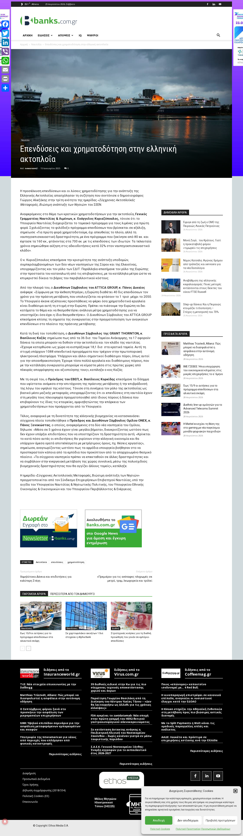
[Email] (5, 69)
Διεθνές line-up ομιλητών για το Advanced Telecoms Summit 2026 (202, 408)
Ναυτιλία (36, 44)
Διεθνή (115, 628)
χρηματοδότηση (75, 562)
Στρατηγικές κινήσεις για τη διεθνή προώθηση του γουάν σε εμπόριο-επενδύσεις (131, 637)
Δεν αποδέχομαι (188, 820)
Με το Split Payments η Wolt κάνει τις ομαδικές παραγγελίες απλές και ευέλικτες (188, 726)
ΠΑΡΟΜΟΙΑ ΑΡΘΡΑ (34, 593)
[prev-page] (22, 648)
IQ (80, 35)
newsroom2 (31, 168)
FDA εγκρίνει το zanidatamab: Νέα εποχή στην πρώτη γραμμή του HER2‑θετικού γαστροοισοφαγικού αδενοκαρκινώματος (120, 719)
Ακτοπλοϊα (41, 562)
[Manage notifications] (5, 822)
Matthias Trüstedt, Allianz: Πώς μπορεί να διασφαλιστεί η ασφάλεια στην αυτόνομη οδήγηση (50, 698)
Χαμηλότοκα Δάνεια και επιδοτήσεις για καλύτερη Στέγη (45, 578)
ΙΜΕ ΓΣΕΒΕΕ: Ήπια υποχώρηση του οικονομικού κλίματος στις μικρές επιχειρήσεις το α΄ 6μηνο (203, 370)
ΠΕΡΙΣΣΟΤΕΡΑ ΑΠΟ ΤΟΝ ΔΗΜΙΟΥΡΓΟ (72, 593)
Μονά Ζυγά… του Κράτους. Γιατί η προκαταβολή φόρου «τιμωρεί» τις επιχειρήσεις (202, 244)
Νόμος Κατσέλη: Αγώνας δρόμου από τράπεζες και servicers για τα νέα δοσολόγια (203, 264)
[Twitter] (5, 33)
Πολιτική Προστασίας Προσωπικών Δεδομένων (203, 828)
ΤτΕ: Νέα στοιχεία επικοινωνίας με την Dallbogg (48, 685)
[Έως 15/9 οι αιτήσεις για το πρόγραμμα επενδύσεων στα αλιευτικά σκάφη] (41, 616)
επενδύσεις (57, 562)
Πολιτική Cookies (160, 828)
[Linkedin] (214, 4)
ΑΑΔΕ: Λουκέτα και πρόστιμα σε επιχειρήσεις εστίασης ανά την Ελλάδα (189, 738)
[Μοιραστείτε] (5, 87)
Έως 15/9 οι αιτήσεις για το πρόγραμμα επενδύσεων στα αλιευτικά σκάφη (36, 637)
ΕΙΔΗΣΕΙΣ (44, 35)
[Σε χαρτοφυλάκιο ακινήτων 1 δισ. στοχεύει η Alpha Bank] (86, 616)
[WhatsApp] (5, 60)
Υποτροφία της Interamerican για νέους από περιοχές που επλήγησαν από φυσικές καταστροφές (48, 740)
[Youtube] (220, 4)
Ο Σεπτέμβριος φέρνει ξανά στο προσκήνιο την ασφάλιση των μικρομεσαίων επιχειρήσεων (43, 712)
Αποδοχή (159, 820)
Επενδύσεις (26, 628)
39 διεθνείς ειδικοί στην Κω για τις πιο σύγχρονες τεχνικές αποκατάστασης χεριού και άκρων (118, 687)
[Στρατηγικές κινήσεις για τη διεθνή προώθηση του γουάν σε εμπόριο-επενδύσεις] (131, 616)
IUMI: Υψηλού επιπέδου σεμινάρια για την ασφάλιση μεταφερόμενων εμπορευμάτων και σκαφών (50, 726)
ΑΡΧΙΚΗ (27, 35)
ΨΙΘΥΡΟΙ (92, 35)
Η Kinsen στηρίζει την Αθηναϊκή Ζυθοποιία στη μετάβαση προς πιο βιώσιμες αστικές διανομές (191, 712)
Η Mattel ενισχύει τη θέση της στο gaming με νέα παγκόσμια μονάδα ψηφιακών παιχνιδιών (202, 427)
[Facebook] (207, 4)
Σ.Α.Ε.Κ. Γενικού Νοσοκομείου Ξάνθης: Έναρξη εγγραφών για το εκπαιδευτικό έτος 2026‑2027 (118, 750)
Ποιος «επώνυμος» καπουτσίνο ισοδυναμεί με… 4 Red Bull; (183, 685)
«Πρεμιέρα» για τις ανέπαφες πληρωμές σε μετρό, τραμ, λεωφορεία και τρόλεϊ (124, 578)
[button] (235, 791)
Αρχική (24, 44)
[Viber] (5, 51)
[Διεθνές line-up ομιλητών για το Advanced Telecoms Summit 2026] (170, 409)
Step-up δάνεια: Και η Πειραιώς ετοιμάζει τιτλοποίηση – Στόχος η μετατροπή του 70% (202, 308)
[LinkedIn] (5, 42)
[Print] (5, 78)
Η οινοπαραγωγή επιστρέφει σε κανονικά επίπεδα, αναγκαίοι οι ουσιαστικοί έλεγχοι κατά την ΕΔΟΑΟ (191, 698)
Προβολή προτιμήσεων (220, 820)
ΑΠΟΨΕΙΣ (64, 35)
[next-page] (28, 648)
